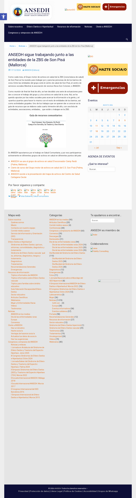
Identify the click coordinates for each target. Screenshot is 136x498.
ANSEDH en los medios (20, 314)
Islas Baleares (27, 196)
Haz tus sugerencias (19, 339)
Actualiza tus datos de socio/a (23, 336)
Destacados (54, 239)
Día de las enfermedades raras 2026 (67, 250)
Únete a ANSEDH (104, 26)
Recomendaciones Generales (23, 267)
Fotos (51, 275)
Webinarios (15, 300)
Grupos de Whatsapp (108, 491)
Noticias (88, 26)
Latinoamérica (55, 295)
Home (13, 46)
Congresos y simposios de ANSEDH (25, 32)
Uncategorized (55, 336)
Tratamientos (16, 264)
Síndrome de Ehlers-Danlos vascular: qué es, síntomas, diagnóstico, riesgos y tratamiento (28, 256)
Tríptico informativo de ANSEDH (24, 275)
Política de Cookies (73, 491)
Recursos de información (68, 26)
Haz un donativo (18, 328)
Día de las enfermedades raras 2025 (67, 247)
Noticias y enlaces (18, 345)
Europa (14, 320)
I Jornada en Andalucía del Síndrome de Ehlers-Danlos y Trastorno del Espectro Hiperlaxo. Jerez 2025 (27, 350)
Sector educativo (18, 295)
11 (96, 126)
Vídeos (14, 306)
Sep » (119, 147)
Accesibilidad (90, 491)
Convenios (15, 322)
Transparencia (17, 239)
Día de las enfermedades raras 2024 (67, 245)
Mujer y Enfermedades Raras (23, 303)
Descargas (53, 236)
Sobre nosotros (15, 26)
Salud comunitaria (41, 196)
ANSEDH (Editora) (31, 70)
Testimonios (16, 308)
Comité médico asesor (20, 231)
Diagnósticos (16, 261)
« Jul (96, 147)
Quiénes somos (17, 222)
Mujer (51, 297)
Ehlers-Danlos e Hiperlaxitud (40, 26)
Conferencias (55, 228)
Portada (52, 314)
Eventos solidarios (59, 311)
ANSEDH (57, 488)
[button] (3, 16)
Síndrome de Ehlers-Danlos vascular (64, 328)
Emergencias (16, 270)
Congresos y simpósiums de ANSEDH (64, 231)
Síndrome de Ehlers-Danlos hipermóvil (65, 325)
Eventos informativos (61, 308)
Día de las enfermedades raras (24, 317)
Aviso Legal (56, 491)
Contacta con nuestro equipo (23, 228)
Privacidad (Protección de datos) (34, 491)
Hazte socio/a (17, 331)
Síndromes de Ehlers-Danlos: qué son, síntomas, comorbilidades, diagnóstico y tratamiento (27, 247)
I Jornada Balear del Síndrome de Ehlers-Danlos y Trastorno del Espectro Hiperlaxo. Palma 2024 (28, 364)
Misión (13, 225)
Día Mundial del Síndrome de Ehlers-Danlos (67, 253)
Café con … (56, 303)
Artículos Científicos (19, 297)
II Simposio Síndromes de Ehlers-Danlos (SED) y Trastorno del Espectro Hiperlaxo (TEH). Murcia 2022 (28, 372)
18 (96, 131)
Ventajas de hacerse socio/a (23, 333)
